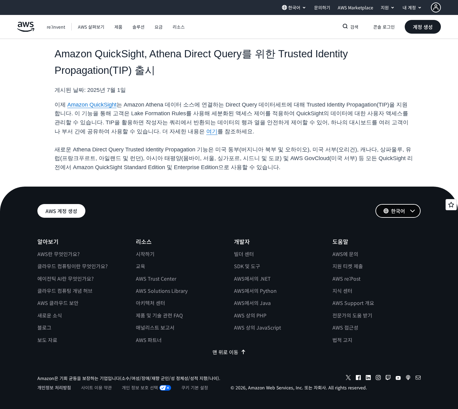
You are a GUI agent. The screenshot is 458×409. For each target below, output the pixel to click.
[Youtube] (398, 378)
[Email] (418, 378)
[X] (348, 378)
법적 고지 (342, 340)
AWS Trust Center (156, 278)
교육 (140, 266)
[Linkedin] (368, 378)
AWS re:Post (346, 278)
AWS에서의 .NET (252, 278)
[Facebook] (358, 378)
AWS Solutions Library (162, 290)
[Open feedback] (451, 204)
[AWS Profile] (436, 7)
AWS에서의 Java (252, 303)
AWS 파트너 (149, 340)
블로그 (44, 327)
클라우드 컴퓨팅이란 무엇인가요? (72, 266)
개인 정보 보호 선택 (140, 387)
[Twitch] (388, 378)
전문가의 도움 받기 (352, 315)
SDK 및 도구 (247, 266)
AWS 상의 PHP (250, 315)
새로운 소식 (49, 315)
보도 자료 (47, 340)
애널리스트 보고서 (155, 327)
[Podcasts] (408, 378)
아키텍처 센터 (150, 303)
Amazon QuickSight (92, 105)
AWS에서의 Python (255, 290)
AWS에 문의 (345, 254)
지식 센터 (342, 290)
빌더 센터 (244, 254)
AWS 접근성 (345, 327)
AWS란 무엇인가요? (58, 254)
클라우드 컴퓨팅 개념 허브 (65, 290)
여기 (211, 131)
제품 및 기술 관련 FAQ (159, 315)
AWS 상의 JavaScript (257, 327)
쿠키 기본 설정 (194, 387)
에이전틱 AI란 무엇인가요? (65, 278)
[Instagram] (378, 378)
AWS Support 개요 (353, 303)
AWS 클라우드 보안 (58, 303)
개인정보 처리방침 (54, 387)
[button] (91, 26)
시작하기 (145, 254)
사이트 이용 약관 (96, 387)
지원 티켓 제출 (347, 266)
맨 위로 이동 (225, 352)
